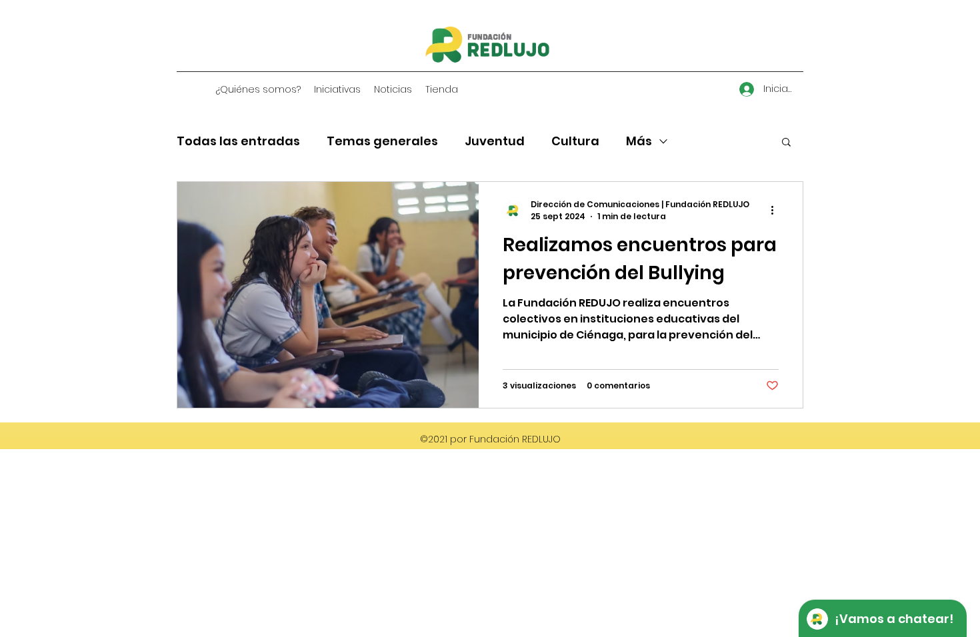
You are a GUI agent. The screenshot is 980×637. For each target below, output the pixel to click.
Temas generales (382, 141)
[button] (786, 143)
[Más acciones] (777, 211)
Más (639, 141)
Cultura (575, 141)
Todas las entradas (238, 141)
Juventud (495, 141)
